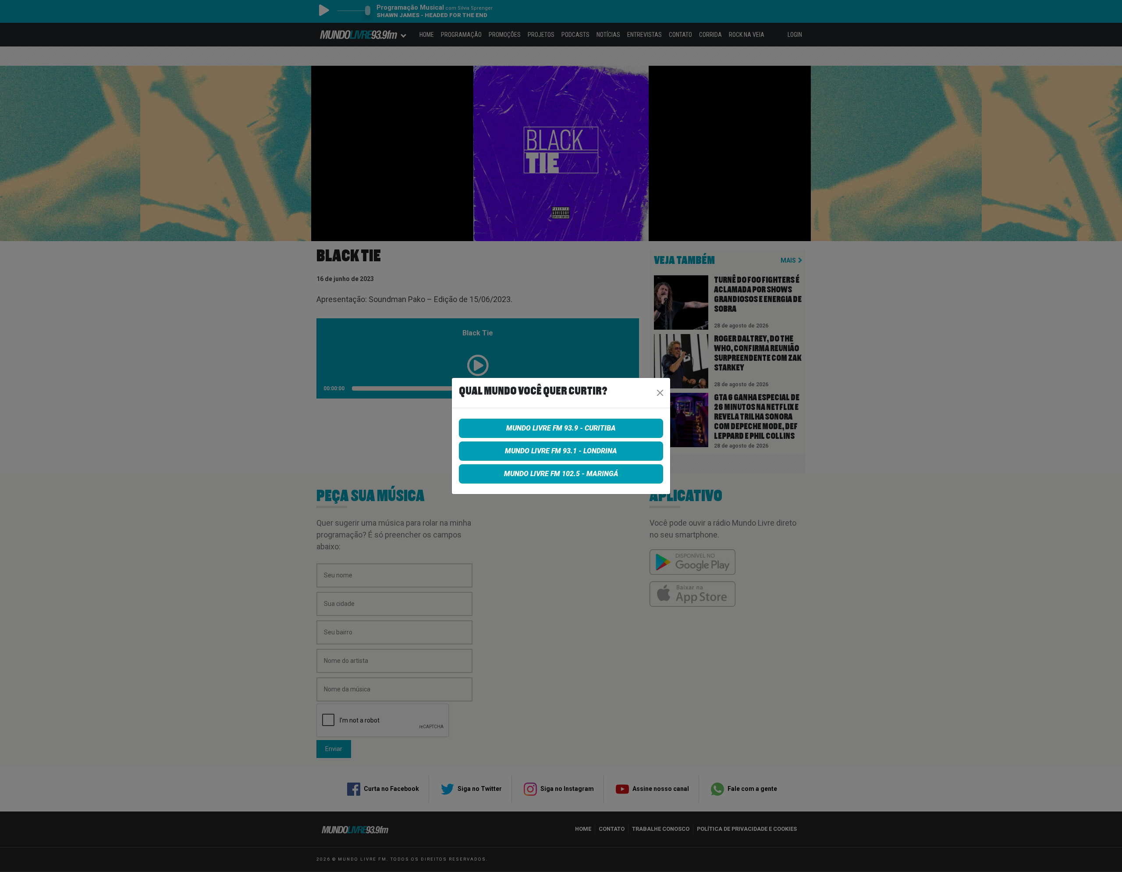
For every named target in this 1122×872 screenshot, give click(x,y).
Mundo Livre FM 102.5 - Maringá (561, 474)
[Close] (660, 392)
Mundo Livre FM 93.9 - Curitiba (561, 428)
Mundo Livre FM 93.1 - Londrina (561, 451)
